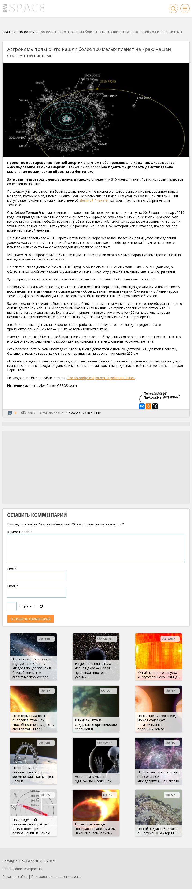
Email (12, 586)
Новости (25, 32)
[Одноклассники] (148, 406)
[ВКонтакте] (142, 406)
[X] (155, 406)
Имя (12, 568)
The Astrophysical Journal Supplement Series (101, 378)
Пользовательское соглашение (56, 876)
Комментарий (19, 532)
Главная (8, 32)
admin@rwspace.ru (27, 868)
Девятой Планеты (94, 200)
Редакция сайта (14, 876)
